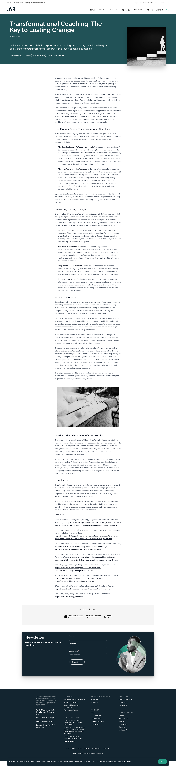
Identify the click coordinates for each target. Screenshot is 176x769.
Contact (159, 10)
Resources (94, 702)
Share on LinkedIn (93, 616)
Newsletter (122, 702)
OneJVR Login (164, 3)
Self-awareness (16, 55)
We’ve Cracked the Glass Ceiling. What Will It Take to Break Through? (73, 722)
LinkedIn (121, 724)
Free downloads (124, 699)
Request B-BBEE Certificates (101, 748)
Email (109, 616)
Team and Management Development (71, 706)
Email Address (74, 651)
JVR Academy (96, 716)
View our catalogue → (72, 710)
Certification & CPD (146, 3)
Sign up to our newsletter (34, 2)
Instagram (122, 721)
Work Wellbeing (40, 55)
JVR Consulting (96, 718)
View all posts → (69, 741)
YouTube (122, 730)
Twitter (121, 727)
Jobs (155, 3)
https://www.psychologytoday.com (69, 597)
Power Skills (95, 699)
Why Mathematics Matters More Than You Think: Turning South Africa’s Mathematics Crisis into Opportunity (74, 730)
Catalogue (135, 3)
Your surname (73, 643)
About (150, 10)
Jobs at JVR (95, 724)
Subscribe (76, 662)
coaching (28, 55)
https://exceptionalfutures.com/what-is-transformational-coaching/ (83, 589)
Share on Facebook (75, 616)
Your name (72, 636)
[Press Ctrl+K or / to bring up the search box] (167, 9)
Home (92, 10)
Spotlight (126, 10)
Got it (162, 762)
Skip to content (94, 3)
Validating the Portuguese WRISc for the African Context (73, 737)
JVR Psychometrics (97, 721)
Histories (122, 705)
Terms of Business (83, 748)
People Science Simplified (57, 55)
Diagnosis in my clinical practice (74, 699)
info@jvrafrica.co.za (47, 721)
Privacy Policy (70, 748)
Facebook (122, 718)
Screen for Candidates (71, 702)
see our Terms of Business (120, 762)
